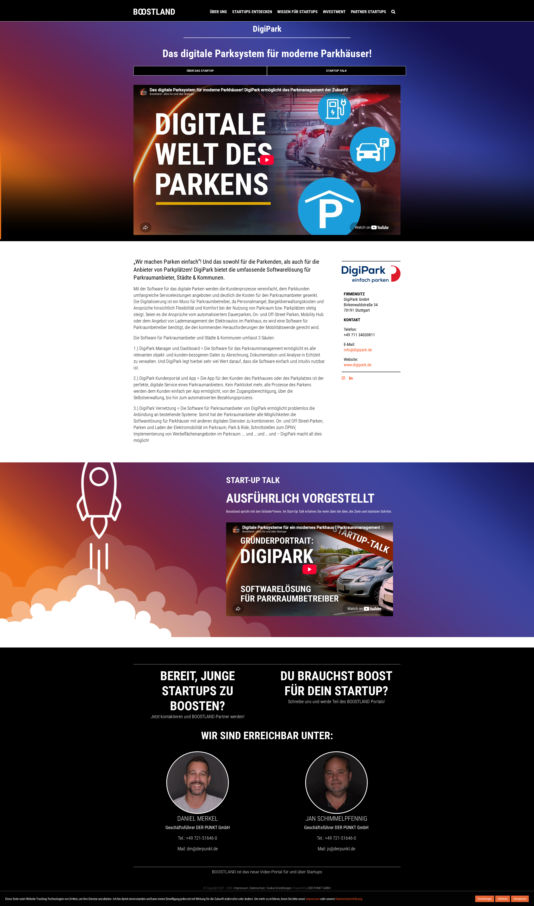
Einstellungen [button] (485, 898)
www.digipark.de (357, 364)
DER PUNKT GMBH (319, 888)
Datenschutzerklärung (348, 899)
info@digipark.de (358, 349)
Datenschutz (257, 888)
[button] (393, 11)
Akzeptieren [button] (520, 898)
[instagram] (343, 378)
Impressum (241, 888)
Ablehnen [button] (503, 898)
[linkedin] (351, 378)
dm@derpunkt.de (202, 848)
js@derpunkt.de (341, 848)
